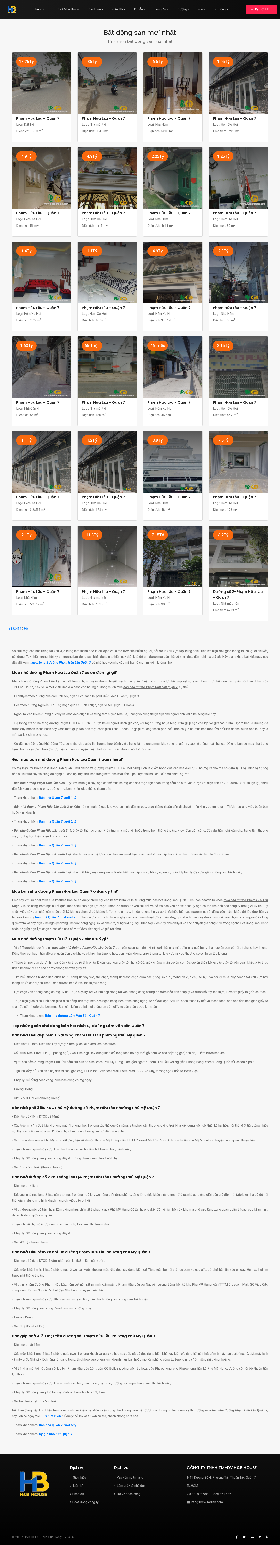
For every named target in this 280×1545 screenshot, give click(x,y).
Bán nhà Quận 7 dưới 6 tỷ (57, 1425)
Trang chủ (41, 9)
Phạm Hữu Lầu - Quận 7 (37, 118)
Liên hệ (77, 1486)
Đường (182, 9)
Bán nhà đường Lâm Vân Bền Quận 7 (72, 1016)
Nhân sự (78, 1494)
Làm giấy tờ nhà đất (130, 1486)
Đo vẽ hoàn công (128, 1494)
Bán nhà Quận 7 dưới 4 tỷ (57, 863)
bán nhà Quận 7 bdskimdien (56, 917)
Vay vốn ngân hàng (129, 1477)
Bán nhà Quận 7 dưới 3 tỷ (57, 845)
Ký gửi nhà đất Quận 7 (55, 1434)
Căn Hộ (118, 9)
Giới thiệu (79, 1477)
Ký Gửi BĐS (263, 9)
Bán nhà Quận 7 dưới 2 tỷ (57, 821)
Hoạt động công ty (85, 1502)
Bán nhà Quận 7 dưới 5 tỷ (57, 881)
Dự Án (139, 9)
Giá (201, 9)
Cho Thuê (95, 9)
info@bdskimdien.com (206, 1502)
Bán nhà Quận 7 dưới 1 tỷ (57, 798)
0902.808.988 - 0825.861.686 (209, 1494)
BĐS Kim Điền (50, 1416)
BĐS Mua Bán (67, 9)
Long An (160, 9)
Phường (220, 9)
